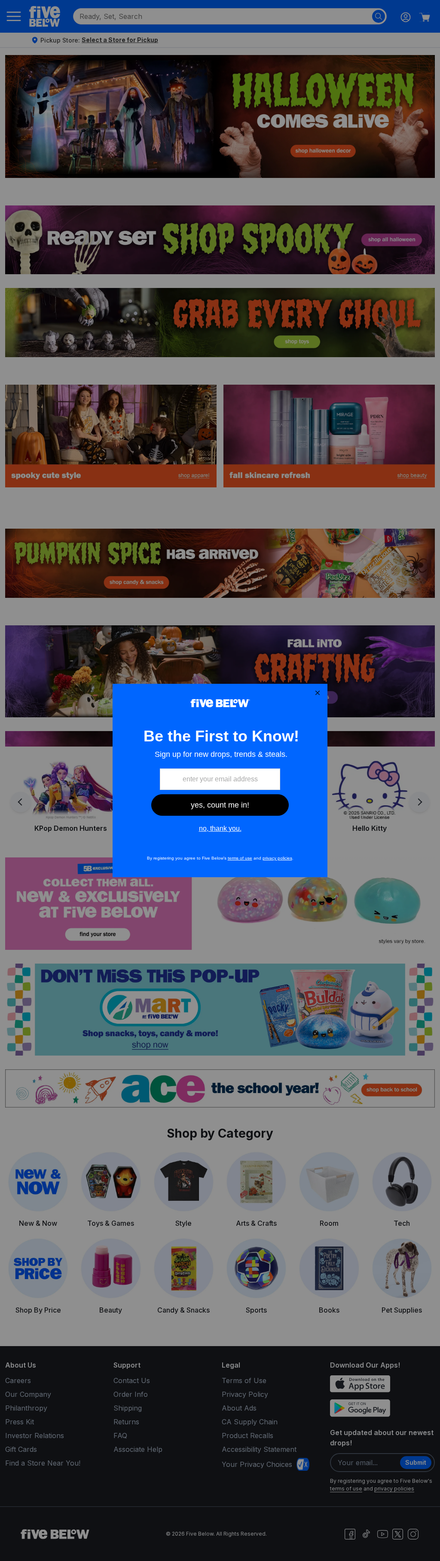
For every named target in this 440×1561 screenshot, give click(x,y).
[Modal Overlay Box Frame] (220, 780)
